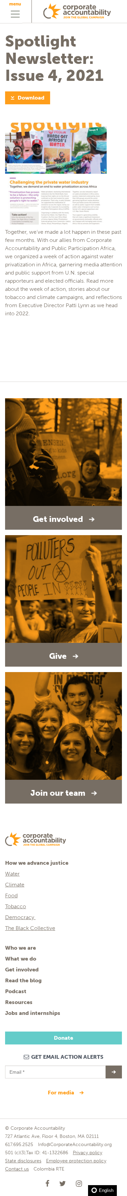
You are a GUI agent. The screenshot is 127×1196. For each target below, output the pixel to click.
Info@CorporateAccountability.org (75, 1144)
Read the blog (23, 980)
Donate (63, 1038)
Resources (19, 1002)
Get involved (22, 969)
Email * (16, 1069)
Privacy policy (87, 1153)
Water (12, 873)
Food (11, 895)
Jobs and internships (32, 1013)
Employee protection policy (76, 1161)
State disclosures (23, 1161)
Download (31, 97)
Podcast (15, 991)
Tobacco (15, 906)
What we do (20, 958)
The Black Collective (30, 928)
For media (62, 1092)
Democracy (20, 917)
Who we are (20, 948)
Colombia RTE (49, 1169)
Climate (14, 884)
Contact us (17, 1169)
